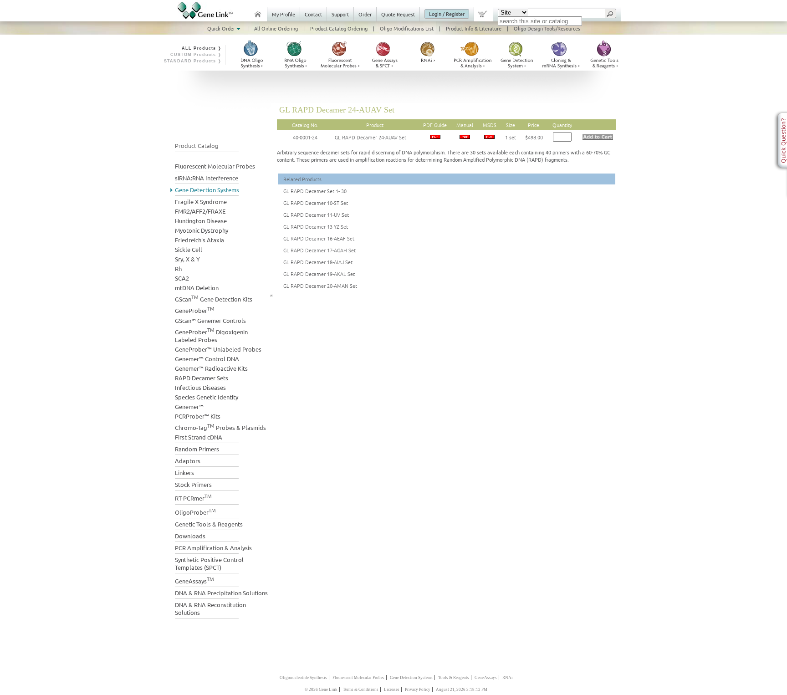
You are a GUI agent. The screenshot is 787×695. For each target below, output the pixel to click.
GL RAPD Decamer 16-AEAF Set (318, 238)
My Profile (283, 14)
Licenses (391, 689)
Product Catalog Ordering (339, 28)
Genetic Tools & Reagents (209, 524)
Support (340, 14)
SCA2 (182, 278)
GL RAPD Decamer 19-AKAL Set (319, 273)
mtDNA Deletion (197, 287)
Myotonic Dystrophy (201, 230)
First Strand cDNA (198, 437)
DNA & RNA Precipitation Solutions (221, 593)
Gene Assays (486, 677)
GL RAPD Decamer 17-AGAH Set (319, 250)
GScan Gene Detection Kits (213, 298)
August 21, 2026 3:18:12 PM (461, 689)
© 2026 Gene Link (321, 689)
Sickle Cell (188, 249)
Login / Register (447, 13)
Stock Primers (193, 484)
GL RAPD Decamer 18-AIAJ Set (318, 262)
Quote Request (398, 14)
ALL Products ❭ (202, 48)
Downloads (190, 536)
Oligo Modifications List (407, 28)
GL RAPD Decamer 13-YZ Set (315, 226)
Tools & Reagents (453, 677)
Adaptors (187, 461)
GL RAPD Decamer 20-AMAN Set (320, 285)
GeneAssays (194, 580)
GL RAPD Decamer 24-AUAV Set (370, 137)
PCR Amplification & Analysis (213, 548)
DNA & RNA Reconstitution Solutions (210, 608)
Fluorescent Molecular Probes (215, 166)
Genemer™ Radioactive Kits (211, 368)
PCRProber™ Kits (197, 416)
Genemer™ (189, 406)
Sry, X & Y (187, 259)
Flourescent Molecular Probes (358, 677)
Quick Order (221, 28)
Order (365, 14)
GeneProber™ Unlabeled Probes (218, 349)
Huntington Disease (201, 221)
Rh (178, 268)
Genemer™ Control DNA (207, 359)
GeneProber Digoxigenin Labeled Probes (211, 334)
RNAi (507, 677)
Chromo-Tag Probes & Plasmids (220, 426)
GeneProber (195, 309)
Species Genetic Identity (206, 397)
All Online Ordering (276, 28)
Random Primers (197, 449)
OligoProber (195, 511)
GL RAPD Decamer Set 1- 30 (315, 190)
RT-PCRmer (193, 497)
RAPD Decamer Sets (201, 378)
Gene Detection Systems (207, 190)
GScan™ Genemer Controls (210, 320)
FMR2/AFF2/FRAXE (200, 211)
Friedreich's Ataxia (199, 240)
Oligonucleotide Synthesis (303, 677)
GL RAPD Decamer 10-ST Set (315, 202)
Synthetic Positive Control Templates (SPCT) (209, 563)
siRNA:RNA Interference (206, 178)
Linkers (184, 472)
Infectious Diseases (200, 387)
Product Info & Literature (473, 28)
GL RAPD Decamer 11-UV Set (316, 214)
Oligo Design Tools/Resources (547, 28)
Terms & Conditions (360, 689)
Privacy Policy (417, 689)
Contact (313, 14)
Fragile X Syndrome (201, 201)
